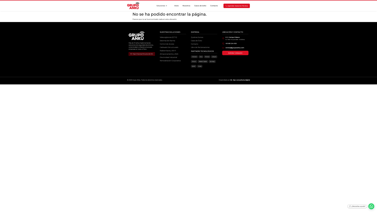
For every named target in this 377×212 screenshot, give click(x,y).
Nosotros (186, 6)
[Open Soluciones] (166, 6)
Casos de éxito (200, 6)
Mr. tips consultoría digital (240, 80)
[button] (371, 206)
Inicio (176, 6)
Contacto (214, 6)
